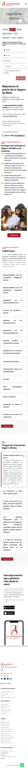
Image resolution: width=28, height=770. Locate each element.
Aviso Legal (3, 713)
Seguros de (3, 724)
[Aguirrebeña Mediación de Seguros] (11, 4)
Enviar (21, 78)
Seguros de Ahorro (5, 740)
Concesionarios (4, 693)
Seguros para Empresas (6, 739)
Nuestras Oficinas (5, 706)
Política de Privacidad (6, 710)
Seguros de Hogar (5, 725)
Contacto (3, 708)
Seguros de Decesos (6, 735)
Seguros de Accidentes (6, 731)
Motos (8, 724)
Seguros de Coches (5, 722)
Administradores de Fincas (7, 692)
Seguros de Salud (5, 733)
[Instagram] (8, 679)
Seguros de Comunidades (7, 729)
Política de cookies (5, 712)
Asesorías (3, 695)
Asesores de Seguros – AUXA (8, 697)
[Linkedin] (11, 679)
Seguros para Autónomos (7, 742)
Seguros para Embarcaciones (8, 737)
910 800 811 (20, 135)
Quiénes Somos (4, 704)
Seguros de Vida (5, 727)
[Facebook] (2, 679)
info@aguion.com (7, 673)
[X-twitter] (5, 679)
